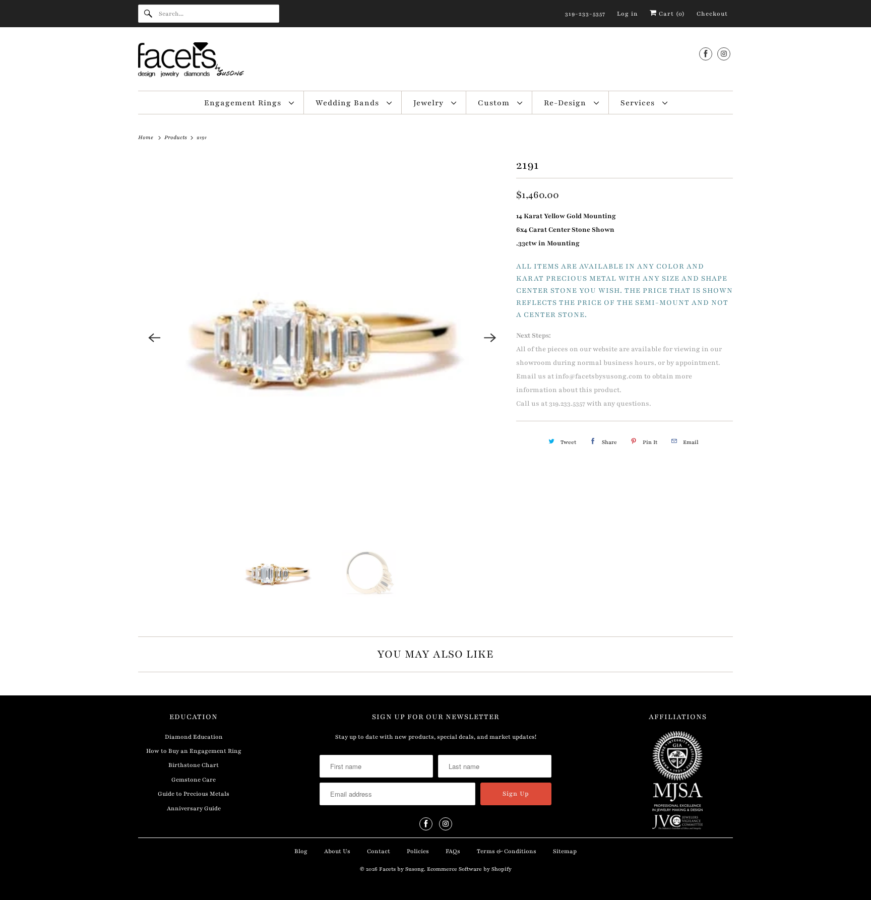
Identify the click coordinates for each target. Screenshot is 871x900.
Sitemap (565, 851)
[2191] (322, 337)
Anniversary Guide (194, 808)
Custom (495, 103)
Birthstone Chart (193, 765)
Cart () (671, 14)
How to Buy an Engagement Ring (193, 751)
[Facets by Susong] (435, 61)
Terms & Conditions (506, 851)
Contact (378, 851)
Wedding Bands (349, 103)
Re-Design (566, 103)
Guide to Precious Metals (193, 794)
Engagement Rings (244, 103)
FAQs (453, 851)
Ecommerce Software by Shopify (469, 869)
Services (638, 103)
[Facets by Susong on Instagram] (723, 53)
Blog (300, 851)
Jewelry (429, 103)
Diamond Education (194, 737)
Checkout (712, 14)
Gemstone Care (193, 780)
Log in (627, 14)
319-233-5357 (585, 14)
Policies (418, 851)
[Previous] (154, 338)
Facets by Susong (401, 869)
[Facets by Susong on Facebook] (705, 53)
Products (176, 137)
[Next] (490, 338)
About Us (337, 851)
